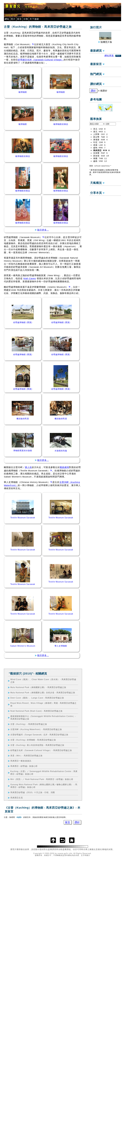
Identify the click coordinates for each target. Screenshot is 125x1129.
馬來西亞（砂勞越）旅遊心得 (23, 766)
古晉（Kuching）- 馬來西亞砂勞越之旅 (28, 724)
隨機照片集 (106, 42)
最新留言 (96, 64)
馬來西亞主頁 (16, 798)
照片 (13, 19)
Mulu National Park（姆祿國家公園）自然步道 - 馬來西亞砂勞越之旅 (42, 692)
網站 (7, 19)
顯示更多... (43, 230)
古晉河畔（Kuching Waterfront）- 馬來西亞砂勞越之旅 (36, 729)
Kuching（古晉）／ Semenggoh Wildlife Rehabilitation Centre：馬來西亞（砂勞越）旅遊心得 (44, 772)
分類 (25, 19)
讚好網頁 (96, 83)
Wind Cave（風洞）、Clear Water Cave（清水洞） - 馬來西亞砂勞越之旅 (43, 680)
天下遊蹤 (34, 19)
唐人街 (28, 467)
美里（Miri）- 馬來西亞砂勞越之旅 (26, 755)
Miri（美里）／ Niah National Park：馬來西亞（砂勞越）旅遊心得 (41, 779)
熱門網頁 (96, 74)
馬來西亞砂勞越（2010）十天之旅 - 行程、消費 (32, 792)
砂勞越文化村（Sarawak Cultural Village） (41, 60)
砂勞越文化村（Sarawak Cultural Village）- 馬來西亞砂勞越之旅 (41, 750)
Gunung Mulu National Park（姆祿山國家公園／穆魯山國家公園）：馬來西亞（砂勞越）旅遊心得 (43, 785)
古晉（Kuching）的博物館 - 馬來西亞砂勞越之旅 (33, 740)
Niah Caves (29, 278)
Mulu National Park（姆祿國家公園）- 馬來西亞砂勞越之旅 (38, 687)
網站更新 (112, 55)
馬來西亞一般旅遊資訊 (20, 761)
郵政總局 (64, 467)
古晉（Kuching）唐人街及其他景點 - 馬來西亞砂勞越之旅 (37, 745)
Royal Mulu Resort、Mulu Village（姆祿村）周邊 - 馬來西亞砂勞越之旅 (43, 704)
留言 (19, 19)
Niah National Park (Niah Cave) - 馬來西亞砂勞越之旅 (36, 711)
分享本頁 (96, 192)
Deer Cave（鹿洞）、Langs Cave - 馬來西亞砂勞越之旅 (37, 698)
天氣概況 (96, 182)
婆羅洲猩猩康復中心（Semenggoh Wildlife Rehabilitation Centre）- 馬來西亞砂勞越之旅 (43, 717)
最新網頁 (96, 50)
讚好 (77, 822)
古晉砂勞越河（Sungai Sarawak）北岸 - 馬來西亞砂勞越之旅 (39, 734)
